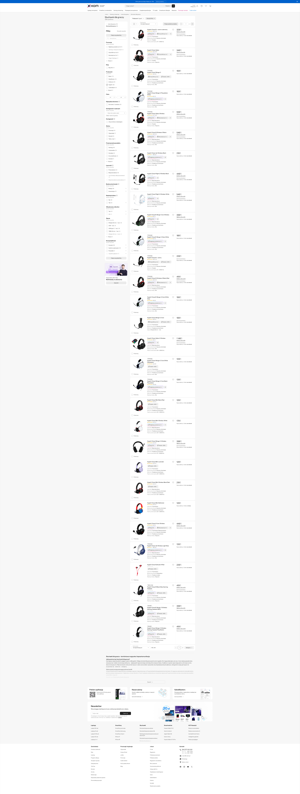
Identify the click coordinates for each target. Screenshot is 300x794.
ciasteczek (137, 390)
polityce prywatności (152, 403)
